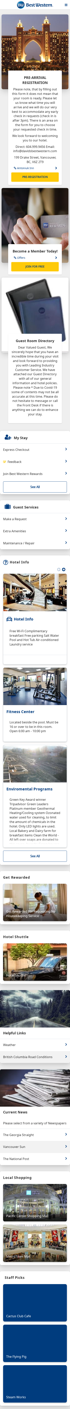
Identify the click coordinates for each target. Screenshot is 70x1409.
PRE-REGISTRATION (35, 177)
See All (35, 487)
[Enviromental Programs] (35, 763)
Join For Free (35, 266)
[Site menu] (66, 5)
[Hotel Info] (35, 592)
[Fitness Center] (35, 686)
